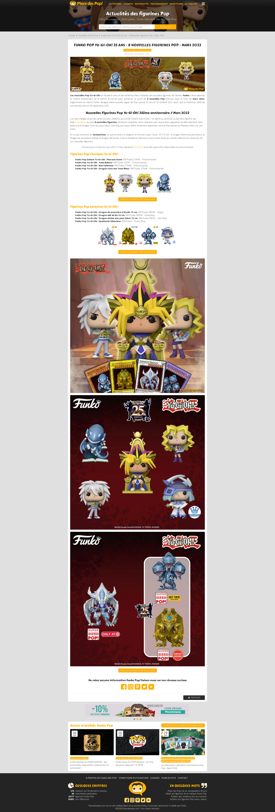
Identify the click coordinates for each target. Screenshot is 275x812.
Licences (128, 3)
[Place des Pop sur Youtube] (151, 685)
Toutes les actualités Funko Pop (183, 725)
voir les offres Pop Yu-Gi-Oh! (137, 199)
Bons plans (176, 3)
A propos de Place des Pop (101, 777)
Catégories (115, 3)
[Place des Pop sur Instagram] (130, 685)
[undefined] (149, 246)
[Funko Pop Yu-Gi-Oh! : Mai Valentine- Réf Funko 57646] (145, 193)
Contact (183, 777)
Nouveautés (142, 3)
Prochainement (159, 3)
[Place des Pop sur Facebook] (124, 685)
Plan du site (169, 777)
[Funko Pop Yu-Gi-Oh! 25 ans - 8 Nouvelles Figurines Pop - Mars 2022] (137, 462)
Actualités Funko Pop (88, 35)
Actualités (191, 3)
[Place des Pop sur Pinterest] (137, 685)
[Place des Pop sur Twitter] (144, 685)
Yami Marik (80, 122)
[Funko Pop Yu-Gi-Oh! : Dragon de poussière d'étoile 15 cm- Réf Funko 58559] (107, 246)
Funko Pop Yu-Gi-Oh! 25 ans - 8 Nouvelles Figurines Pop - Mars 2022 (132, 35)
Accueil (72, 35)
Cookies (155, 777)
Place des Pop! (86, 3)
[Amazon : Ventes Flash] (137, 710)
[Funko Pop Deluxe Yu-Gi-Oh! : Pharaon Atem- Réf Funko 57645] (109, 193)
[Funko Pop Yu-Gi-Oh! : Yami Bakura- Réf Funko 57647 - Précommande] (125, 193)
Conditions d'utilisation (133, 777)
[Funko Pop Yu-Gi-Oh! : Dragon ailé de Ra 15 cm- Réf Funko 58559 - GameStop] (128, 246)
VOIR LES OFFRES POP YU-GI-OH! (137, 252)
